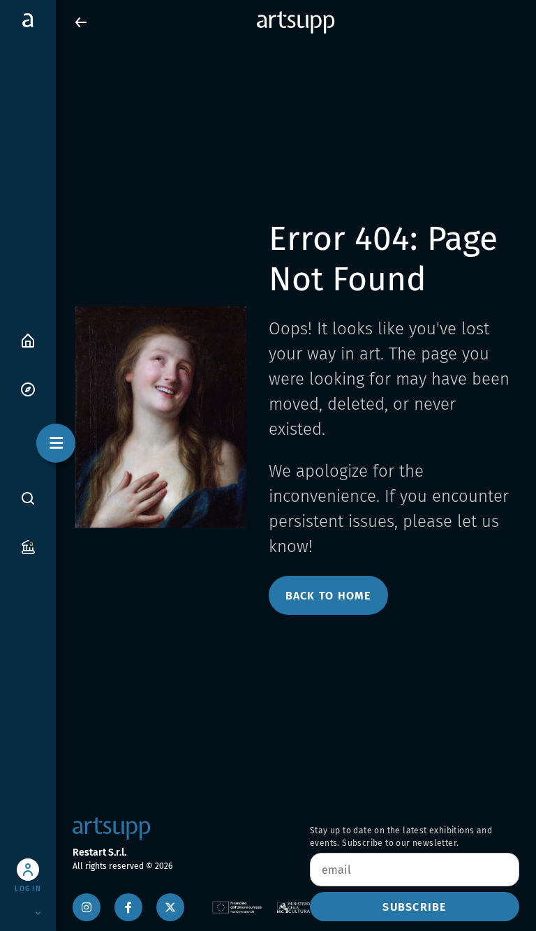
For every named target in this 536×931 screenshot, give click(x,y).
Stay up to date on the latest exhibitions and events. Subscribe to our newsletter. (401, 837)
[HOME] (28, 339)
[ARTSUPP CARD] (28, 546)
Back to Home (328, 595)
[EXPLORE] (28, 388)
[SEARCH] (28, 498)
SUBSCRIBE (414, 907)
